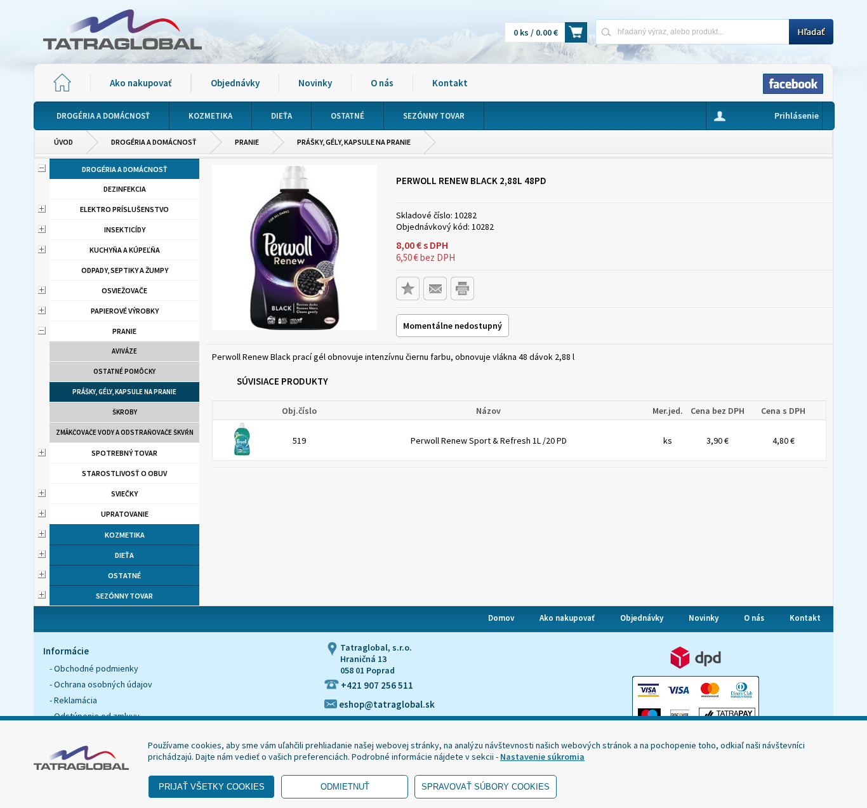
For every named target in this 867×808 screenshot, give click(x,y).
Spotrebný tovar (124, 453)
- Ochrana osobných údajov (101, 684)
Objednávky (235, 83)
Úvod (63, 142)
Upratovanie (125, 514)
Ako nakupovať (140, 83)
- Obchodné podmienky (94, 668)
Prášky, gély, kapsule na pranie (354, 142)
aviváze (124, 351)
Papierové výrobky (125, 310)
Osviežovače (124, 290)
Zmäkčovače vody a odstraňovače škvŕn (125, 432)
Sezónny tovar (124, 595)
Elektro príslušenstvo (124, 209)
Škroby (124, 411)
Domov (501, 618)
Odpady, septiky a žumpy (124, 270)
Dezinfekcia (124, 189)
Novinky (315, 83)
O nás (382, 83)
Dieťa (124, 555)
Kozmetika (125, 535)
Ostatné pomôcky (124, 371)
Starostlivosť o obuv (124, 473)
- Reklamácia (73, 700)
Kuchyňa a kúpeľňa (124, 250)
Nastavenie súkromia (542, 756)
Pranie (247, 142)
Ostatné (124, 575)
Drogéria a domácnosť (154, 142)
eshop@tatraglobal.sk (386, 704)
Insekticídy (124, 229)
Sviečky (124, 493)
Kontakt (450, 83)
